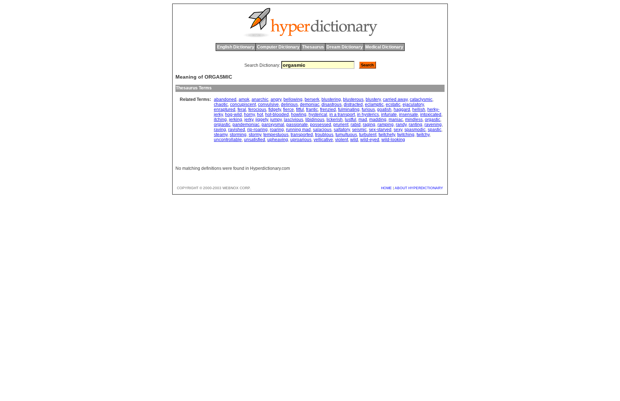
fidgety (274, 109)
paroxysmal (273, 124)
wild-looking (393, 139)
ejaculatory (413, 104)
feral (242, 109)
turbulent (367, 134)
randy (401, 124)
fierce (288, 109)
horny (249, 114)
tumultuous (346, 134)
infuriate (389, 114)
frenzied (328, 109)
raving (220, 129)
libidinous (314, 119)
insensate (408, 114)
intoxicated (430, 114)
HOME (386, 188)
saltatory (342, 129)
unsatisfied (254, 139)
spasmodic (415, 129)
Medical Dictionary (384, 47)
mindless (414, 119)
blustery (373, 99)
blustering (331, 99)
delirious (289, 104)
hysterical (318, 114)
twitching (405, 134)
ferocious (257, 109)
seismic (359, 129)
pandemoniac (245, 124)
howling (298, 114)
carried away (395, 99)
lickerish (335, 119)
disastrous (331, 104)
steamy (220, 134)
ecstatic (393, 104)
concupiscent (243, 104)
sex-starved (380, 129)
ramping (385, 124)
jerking (235, 119)
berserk (312, 99)
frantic (312, 109)
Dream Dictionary (345, 47)
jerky (248, 119)
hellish (418, 109)
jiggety (261, 119)
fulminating (349, 109)
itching (220, 119)
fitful (300, 109)
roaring (277, 129)
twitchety (387, 134)
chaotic (221, 104)
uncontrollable (228, 139)
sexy (398, 129)
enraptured (224, 109)
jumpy (276, 119)
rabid (356, 124)
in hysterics (368, 114)
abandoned (225, 99)
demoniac (309, 104)
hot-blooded (277, 114)
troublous (324, 134)
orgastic (432, 119)
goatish (384, 109)
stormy (255, 134)
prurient (340, 124)
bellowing (292, 99)
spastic (434, 129)
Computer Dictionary (278, 47)
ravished (236, 129)
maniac (396, 119)
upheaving (277, 139)
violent (341, 139)
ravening (433, 124)
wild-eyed (369, 139)
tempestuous (275, 134)
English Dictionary (235, 47)
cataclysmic (421, 99)
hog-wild (233, 114)
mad (362, 119)
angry (276, 99)
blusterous (353, 99)
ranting (415, 124)
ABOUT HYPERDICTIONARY (419, 188)
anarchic (260, 99)
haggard (402, 109)
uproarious (300, 139)
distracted (353, 104)
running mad (298, 129)
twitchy (423, 134)
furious (368, 109)
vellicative (323, 139)
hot (260, 114)
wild (354, 139)
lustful (350, 119)
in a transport (342, 114)
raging (369, 124)
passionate (297, 124)
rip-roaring (257, 129)
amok (244, 99)
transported (302, 134)
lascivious (293, 119)
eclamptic (374, 104)
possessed (320, 124)
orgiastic (222, 124)
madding (377, 119)
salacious (322, 129)
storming (238, 134)
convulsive (268, 104)
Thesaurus (313, 47)
